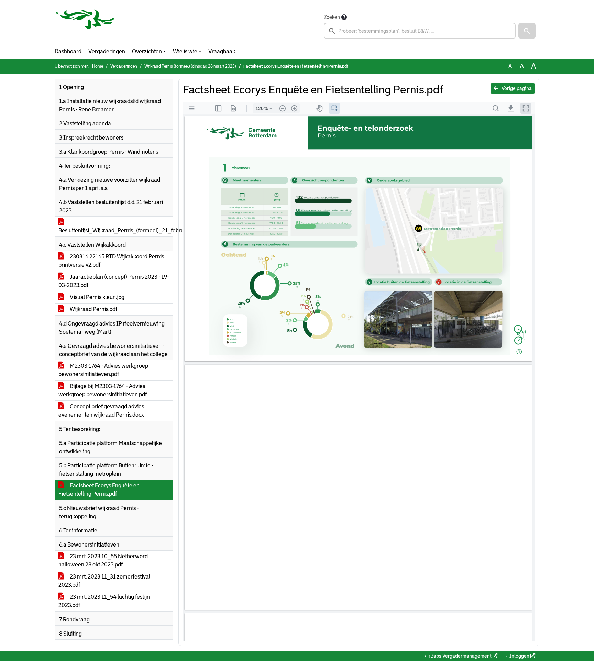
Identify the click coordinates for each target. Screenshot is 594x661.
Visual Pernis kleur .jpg (96, 297)
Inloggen (519, 656)
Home (97, 66)
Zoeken (332, 17)
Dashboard (68, 51)
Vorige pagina (516, 88)
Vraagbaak (221, 51)
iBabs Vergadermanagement (460, 656)
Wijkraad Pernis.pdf (93, 309)
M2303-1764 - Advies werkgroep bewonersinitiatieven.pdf (103, 370)
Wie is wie (185, 51)
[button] (527, 31)
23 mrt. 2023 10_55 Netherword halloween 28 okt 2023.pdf (103, 560)
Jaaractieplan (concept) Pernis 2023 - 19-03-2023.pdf (113, 281)
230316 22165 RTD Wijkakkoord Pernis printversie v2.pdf (111, 261)
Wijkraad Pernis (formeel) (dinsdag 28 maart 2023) (190, 66)
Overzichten (147, 51)
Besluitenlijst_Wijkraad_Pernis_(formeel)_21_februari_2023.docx (115, 230)
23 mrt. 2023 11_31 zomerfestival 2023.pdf (104, 581)
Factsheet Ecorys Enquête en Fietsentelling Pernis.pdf (99, 490)
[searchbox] (420, 31)
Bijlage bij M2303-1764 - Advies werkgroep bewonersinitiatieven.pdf (102, 390)
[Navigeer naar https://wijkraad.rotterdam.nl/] (85, 26)
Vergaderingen (106, 51)
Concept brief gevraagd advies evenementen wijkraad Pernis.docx (101, 411)
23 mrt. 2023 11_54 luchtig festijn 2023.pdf (104, 601)
